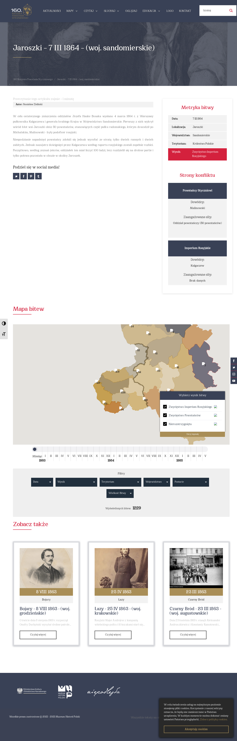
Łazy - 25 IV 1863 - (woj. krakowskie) (118, 611)
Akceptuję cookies (196, 729)
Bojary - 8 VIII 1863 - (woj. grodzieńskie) (45, 611)
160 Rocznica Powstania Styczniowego (33, 79)
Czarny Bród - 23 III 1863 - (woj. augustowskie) (195, 611)
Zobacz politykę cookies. (214, 719)
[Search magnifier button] (231, 10)
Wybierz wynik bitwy (192, 395)
